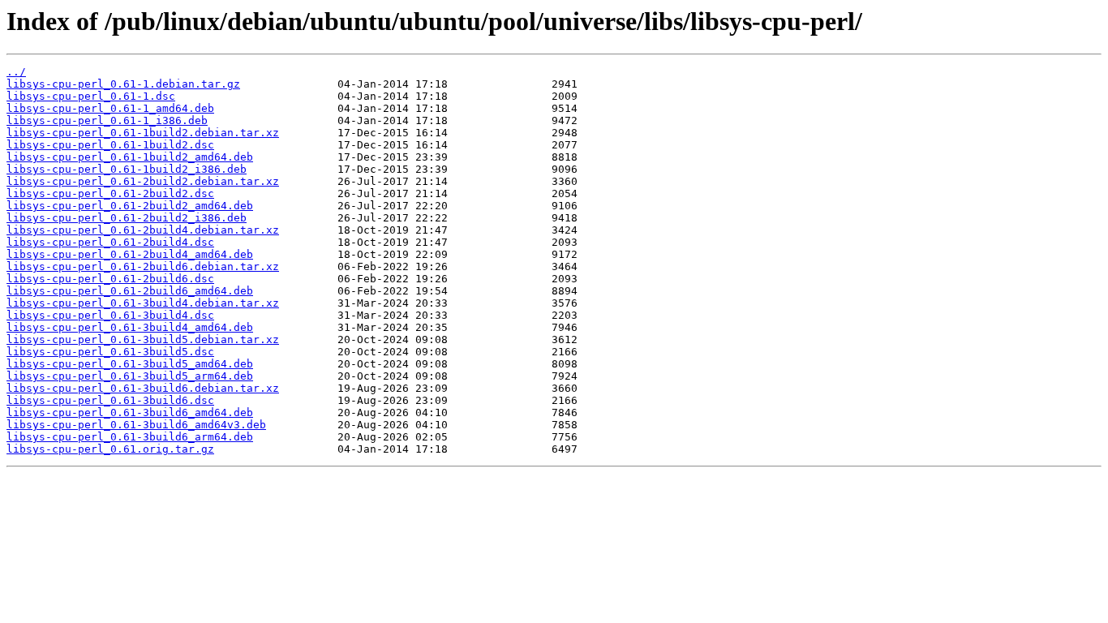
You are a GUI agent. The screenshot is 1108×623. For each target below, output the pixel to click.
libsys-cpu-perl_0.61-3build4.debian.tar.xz (142, 303)
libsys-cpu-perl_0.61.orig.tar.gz (110, 449)
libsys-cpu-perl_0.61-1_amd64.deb (110, 108)
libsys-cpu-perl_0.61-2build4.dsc (110, 242)
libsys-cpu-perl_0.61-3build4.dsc (110, 315)
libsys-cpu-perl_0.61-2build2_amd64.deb (129, 206)
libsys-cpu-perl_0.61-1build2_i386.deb (126, 169)
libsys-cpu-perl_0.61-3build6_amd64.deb (129, 412)
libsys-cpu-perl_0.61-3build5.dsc (110, 352)
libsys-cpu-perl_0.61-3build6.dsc (110, 400)
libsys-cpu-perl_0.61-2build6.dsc (110, 279)
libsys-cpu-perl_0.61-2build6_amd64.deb (129, 291)
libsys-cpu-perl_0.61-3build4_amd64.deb (129, 327)
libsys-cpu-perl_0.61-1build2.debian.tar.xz (142, 133)
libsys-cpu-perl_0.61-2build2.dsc (110, 193)
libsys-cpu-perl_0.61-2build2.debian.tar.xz (142, 181)
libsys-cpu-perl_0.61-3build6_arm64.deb (129, 437)
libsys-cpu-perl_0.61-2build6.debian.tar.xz (142, 266)
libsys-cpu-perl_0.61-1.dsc (90, 96)
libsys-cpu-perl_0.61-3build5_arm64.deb (129, 376)
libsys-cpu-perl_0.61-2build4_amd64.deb (129, 254)
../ (16, 72)
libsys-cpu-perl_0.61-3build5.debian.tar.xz (142, 339)
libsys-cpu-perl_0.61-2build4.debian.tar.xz (142, 230)
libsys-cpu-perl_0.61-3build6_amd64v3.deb (136, 425)
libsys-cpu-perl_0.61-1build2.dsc (110, 145)
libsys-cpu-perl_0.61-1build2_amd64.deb (129, 157)
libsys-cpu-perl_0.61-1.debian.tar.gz (123, 84)
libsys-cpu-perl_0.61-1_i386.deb (107, 120)
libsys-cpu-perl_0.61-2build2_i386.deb (126, 218)
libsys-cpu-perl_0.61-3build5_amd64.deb (129, 364)
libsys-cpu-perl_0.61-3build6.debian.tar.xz (142, 388)
